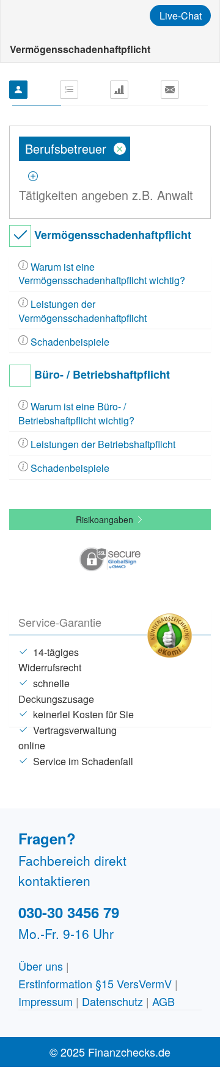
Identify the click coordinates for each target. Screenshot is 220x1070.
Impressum (45, 1001)
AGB (163, 1001)
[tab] (110, 274)
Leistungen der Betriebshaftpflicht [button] (101, 444)
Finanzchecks (79, 15)
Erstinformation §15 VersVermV (95, 983)
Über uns (40, 966)
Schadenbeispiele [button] (68, 342)
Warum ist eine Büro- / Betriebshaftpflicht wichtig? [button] (76, 413)
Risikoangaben (106, 519)
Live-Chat (181, 16)
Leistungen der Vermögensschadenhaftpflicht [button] (82, 310)
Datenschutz (112, 1001)
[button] (110, 557)
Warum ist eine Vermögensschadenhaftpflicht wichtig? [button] (101, 273)
